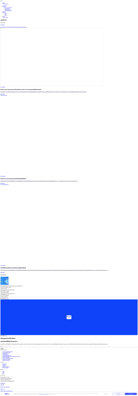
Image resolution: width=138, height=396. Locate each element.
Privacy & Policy (5, 367)
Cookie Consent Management (8, 351)
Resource (4, 12)
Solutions (4, 6)
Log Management (6, 354)
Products (4, 364)
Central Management (8, 10)
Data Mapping (5, 353)
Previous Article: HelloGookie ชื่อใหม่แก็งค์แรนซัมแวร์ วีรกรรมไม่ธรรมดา (13, 27)
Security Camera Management (8, 358)
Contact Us (4, 365)
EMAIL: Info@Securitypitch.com (6, 391)
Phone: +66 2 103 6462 (4, 387)
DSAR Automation (6, 357)
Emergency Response (6, 360)
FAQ (5, 15)
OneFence (10, 287)
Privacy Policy (41, 394)
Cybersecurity (7, 8)
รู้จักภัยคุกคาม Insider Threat (4, 297)
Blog (5, 13)
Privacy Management (8, 7)
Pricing (4, 11)
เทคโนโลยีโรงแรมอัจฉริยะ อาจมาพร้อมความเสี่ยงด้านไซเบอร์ (7, 293)
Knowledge (6, 287)
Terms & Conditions (6, 366)
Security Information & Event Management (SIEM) (11, 356)
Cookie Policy (46, 394)
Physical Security (8, 9)
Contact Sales (5, 3)
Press (6, 14)
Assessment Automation (7, 355)
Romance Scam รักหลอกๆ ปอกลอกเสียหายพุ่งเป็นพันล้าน (7, 289)
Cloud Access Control (6, 359)
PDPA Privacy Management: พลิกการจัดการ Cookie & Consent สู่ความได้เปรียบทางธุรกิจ (11, 285)
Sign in (4, 2)
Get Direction (2, 383)
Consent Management (6, 352)
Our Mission (5, 5)
